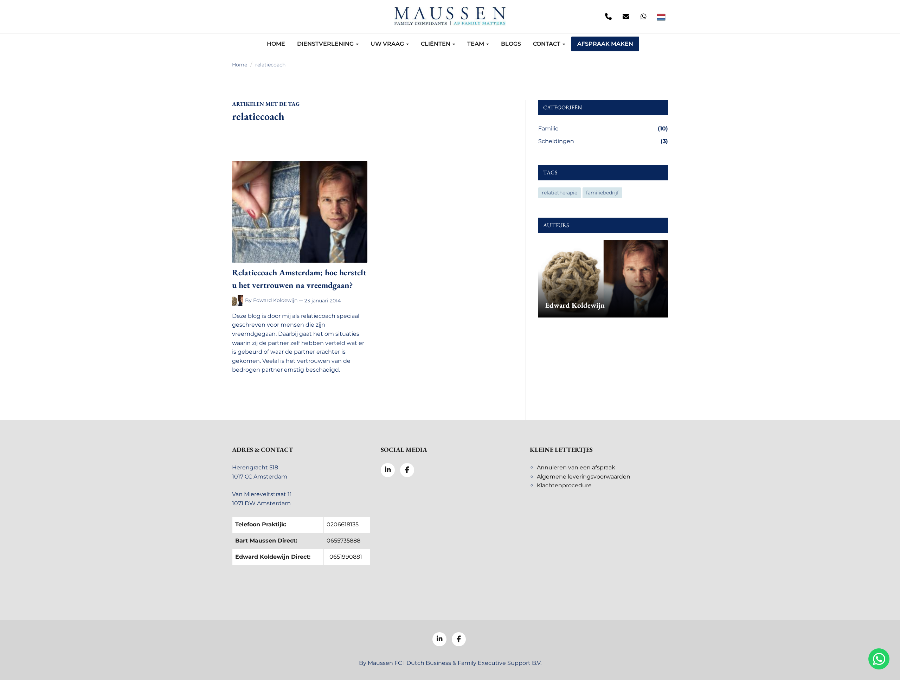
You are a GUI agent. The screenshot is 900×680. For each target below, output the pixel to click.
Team (476, 43)
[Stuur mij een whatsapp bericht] (643, 17)
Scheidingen (603, 141)
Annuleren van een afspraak (576, 467)
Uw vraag (388, 43)
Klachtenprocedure (564, 485)
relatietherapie (559, 193)
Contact (547, 43)
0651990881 (345, 556)
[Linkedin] (239, 17)
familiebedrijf (602, 193)
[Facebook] (257, 17)
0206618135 (343, 524)
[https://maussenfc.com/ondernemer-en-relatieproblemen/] (238, 300)
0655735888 (343, 540)
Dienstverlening (326, 43)
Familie (603, 128)
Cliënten (436, 43)
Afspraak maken (605, 43)
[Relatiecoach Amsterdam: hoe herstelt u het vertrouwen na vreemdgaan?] (299, 212)
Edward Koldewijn (275, 300)
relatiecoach (270, 65)
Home (276, 43)
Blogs (511, 43)
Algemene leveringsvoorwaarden (583, 476)
